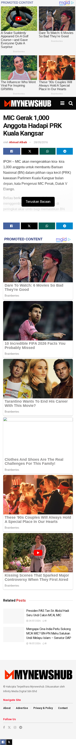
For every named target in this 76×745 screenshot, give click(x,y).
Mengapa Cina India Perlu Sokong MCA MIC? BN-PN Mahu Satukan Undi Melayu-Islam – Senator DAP (48, 633)
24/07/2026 (34, 621)
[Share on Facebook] (11, 151)
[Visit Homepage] (27, 103)
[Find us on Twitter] (9, 727)
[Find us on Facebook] (4, 727)
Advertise (22, 708)
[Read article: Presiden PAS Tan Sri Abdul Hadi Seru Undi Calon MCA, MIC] (13, 616)
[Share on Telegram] (65, 151)
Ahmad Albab (18, 142)
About (7, 708)
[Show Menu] (62, 103)
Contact (63, 708)
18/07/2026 (34, 643)
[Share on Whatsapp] (47, 151)
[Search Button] (71, 103)
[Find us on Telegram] (20, 727)
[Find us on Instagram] (15, 727)
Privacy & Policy (43, 708)
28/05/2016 (41, 142)
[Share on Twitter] (29, 151)
